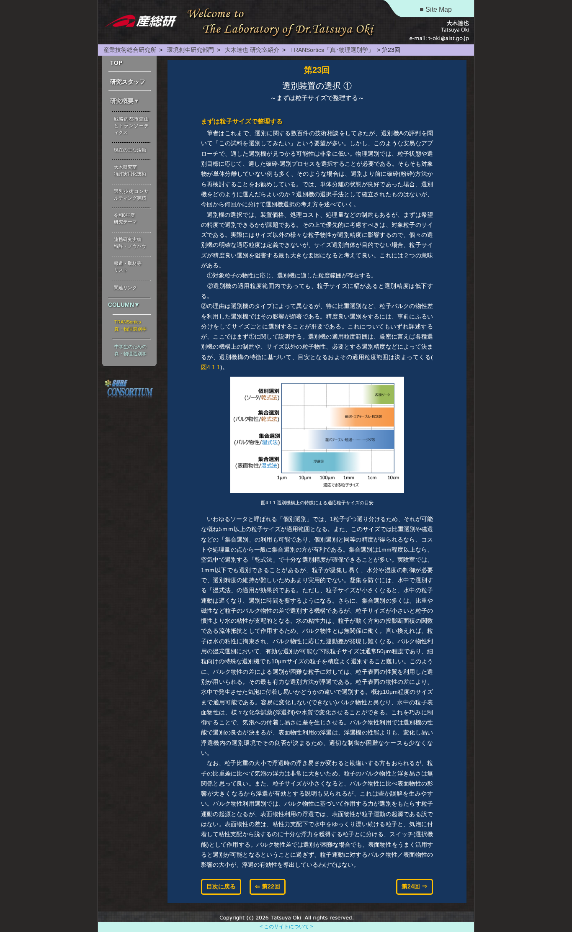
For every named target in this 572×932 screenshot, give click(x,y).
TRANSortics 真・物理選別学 (130, 325)
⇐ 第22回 (267, 886)
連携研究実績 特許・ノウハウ (130, 243)
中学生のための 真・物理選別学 (130, 350)
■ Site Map (436, 9)
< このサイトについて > (286, 926)
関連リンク (125, 287)
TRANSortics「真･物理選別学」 (331, 49)
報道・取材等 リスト (128, 266)
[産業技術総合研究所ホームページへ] (140, 23)
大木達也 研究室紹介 (251, 49)
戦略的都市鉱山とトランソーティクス (131, 125)
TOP (116, 62)
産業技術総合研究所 (129, 49)
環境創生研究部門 (189, 49)
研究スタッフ (127, 81)
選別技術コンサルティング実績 (131, 194)
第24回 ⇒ (415, 886)
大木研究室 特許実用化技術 (130, 170)
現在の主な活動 (130, 149)
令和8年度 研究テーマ (125, 218)
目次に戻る (221, 886)
